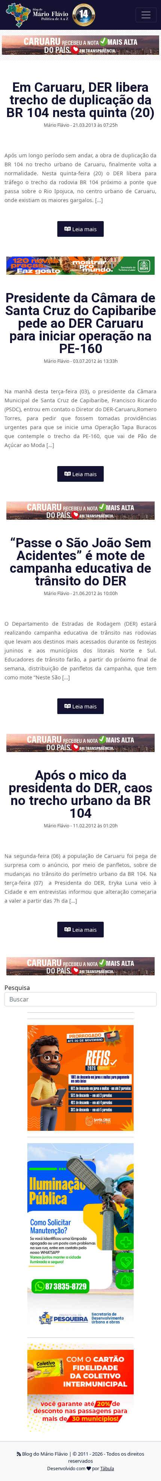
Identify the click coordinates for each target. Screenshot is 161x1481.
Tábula (107, 1468)
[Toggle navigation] (146, 14)
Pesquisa (17, 988)
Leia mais (84, 229)
